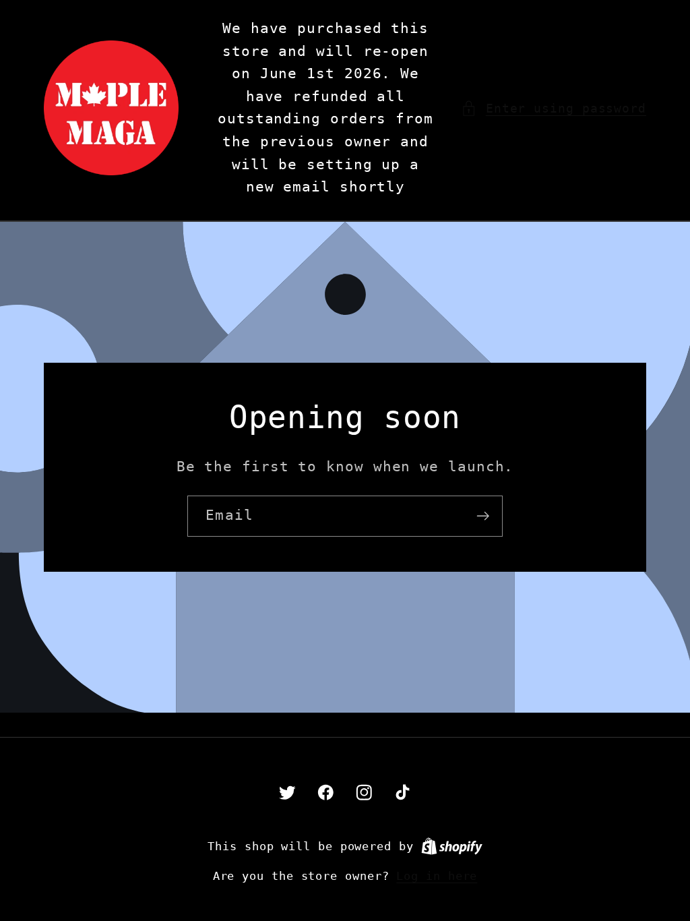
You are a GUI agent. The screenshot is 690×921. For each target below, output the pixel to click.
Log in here (436, 876)
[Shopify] (451, 846)
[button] (553, 108)
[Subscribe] (483, 516)
